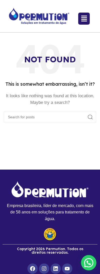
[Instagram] (44, 268)
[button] (88, 262)
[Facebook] (32, 268)
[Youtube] (67, 268)
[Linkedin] (56, 268)
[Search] (90, 117)
